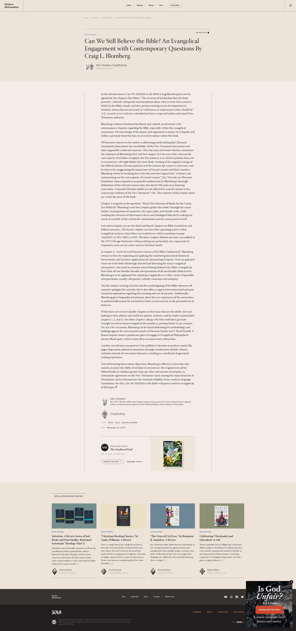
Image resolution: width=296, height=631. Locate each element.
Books (110, 423)
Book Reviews (107, 18)
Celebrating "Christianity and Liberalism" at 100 (216, 538)
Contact (157, 597)
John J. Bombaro (103, 65)
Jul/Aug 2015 (201, 32)
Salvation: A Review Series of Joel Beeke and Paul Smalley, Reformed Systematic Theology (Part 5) (71, 540)
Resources (95, 18)
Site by (233, 622)
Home (87, 18)
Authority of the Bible (129, 423)
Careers (210, 612)
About (151, 5)
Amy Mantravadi (114, 570)
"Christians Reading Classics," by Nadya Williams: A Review (119, 538)
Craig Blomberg (119, 65)
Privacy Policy (239, 612)
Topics (104, 422)
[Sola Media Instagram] (231, 597)
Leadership (197, 612)
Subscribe (175, 5)
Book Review (90, 35)
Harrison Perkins (65, 570)
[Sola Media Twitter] (242, 597)
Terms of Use (223, 612)
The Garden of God (121, 448)
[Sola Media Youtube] (226, 597)
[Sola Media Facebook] (237, 597)
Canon (117, 423)
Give (161, 5)
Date (103, 428)
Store (146, 597)
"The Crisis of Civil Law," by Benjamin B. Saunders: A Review (172, 538)
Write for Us (169, 597)
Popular (140, 5)
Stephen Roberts (213, 570)
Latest (128, 5)
